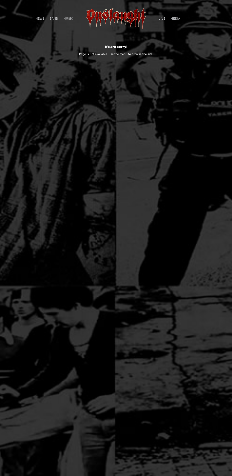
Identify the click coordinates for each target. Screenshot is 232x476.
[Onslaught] (116, 18)
